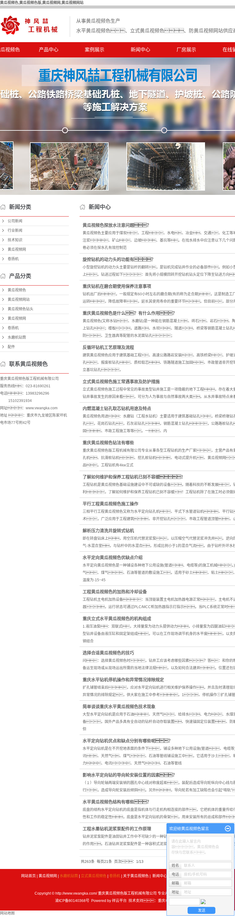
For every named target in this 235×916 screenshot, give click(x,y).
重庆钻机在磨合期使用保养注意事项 (117, 286)
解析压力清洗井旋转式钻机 (108, 530)
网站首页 (28, 876)
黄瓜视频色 (17, 290)
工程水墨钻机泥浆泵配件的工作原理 (117, 828)
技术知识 (15, 240)
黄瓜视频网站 (19, 299)
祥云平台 (119, 901)
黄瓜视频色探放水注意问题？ (117, 225)
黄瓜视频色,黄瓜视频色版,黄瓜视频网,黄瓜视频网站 (42, 3)
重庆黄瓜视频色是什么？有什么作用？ (130, 313)
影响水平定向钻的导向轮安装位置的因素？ (130, 774)
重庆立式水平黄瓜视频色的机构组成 (117, 618)
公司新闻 (15, 221)
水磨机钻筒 (17, 337)
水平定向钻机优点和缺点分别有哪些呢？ (128, 740)
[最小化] (228, 829)
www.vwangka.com (42, 408)
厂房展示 (186, 49)
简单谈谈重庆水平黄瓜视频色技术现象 (119, 706)
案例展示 (94, 49)
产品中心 (48, 49)
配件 (11, 347)
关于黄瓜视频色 (136, 876)
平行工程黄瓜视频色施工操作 (110, 503)
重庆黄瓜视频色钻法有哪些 (108, 442)
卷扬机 (13, 259)
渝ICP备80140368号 (72, 901)
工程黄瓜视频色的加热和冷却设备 (115, 591)
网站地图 (7, 913)
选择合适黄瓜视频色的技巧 (108, 652)
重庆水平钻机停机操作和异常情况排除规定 (123, 679)
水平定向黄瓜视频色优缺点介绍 (113, 557)
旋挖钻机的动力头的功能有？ (119, 259)
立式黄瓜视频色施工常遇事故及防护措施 (121, 381)
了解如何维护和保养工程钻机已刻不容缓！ (134, 476)
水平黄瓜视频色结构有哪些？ (117, 801)
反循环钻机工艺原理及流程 (108, 347)
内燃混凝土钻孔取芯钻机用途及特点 (117, 408)
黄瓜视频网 (17, 249)
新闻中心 (140, 49)
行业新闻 (15, 230)
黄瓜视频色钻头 (20, 309)
